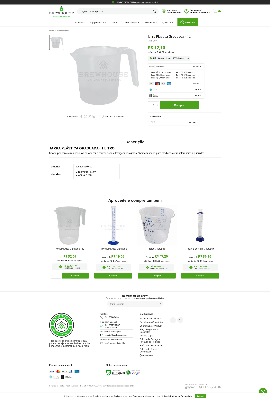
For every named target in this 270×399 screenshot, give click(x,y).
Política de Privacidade (151, 345)
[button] (56, 42)
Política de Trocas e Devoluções (149, 350)
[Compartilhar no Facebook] (81, 116)
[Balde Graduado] (156, 242)
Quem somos (146, 355)
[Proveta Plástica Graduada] (113, 242)
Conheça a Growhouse (151, 326)
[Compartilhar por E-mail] (94, 116)
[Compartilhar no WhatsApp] (85, 116)
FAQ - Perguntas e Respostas (149, 330)
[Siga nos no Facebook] (173, 320)
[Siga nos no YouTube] (180, 320)
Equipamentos (63, 31)
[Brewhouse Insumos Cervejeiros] (61, 11)
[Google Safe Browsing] (133, 373)
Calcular (191, 122)
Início (51, 31)
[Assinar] (160, 304)
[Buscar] (154, 11)
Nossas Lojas (146, 335)
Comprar (180, 105)
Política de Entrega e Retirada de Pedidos (150, 340)
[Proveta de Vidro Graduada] (200, 242)
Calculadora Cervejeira (151, 322)
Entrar (193, 12)
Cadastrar (203, 12)
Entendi (200, 396)
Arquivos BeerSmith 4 (150, 318)
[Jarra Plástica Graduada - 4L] (69, 242)
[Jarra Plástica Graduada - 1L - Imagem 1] (57, 42)
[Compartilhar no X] (89, 116)
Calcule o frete (154, 116)
